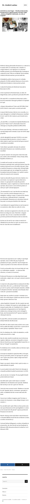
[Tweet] (22, 464)
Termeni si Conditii (6, 499)
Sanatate (4, 488)
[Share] (7, 464)
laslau (1, 469)
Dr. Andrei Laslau (9, 5)
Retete (4, 495)
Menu (25, 5)
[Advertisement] (15, 49)
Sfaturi (13, 469)
